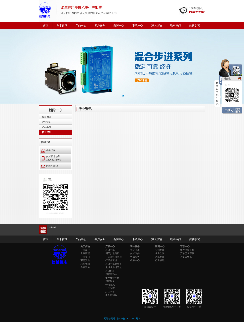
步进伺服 (110, 270)
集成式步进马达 (113, 267)
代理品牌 (110, 288)
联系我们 (175, 25)
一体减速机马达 (113, 256)
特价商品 (110, 284)
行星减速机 (111, 260)
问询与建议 (49, 165)
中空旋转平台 (112, 277)
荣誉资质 (85, 260)
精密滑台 (110, 281)
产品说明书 (186, 256)
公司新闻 (46, 116)
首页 (45, 25)
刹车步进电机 (112, 253)
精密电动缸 (111, 274)
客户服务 (99, 25)
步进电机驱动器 (113, 263)
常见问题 (135, 249)
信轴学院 (194, 25)
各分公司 (48, 150)
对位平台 (110, 291)
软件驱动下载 (187, 249)
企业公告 (46, 122)
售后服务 (135, 256)
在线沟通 (85, 267)
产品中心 (81, 25)
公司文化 (85, 256)
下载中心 (137, 25)
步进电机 (52, 227)
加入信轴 (156, 25)
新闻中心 (118, 25)
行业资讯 (46, 132)
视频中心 (135, 260)
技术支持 (135, 253)
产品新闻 (46, 127)
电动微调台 (111, 295)
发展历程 (85, 253)
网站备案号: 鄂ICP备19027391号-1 (122, 318)
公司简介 (85, 249)
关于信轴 (62, 25)
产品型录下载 (187, 253)
